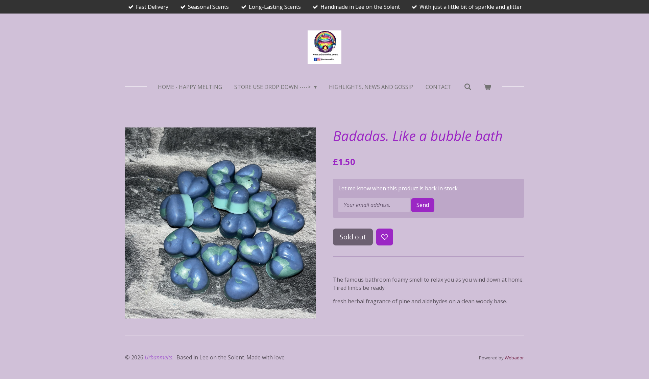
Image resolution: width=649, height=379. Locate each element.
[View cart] (487, 87)
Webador (514, 358)
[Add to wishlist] (384, 237)
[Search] (467, 86)
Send (422, 205)
